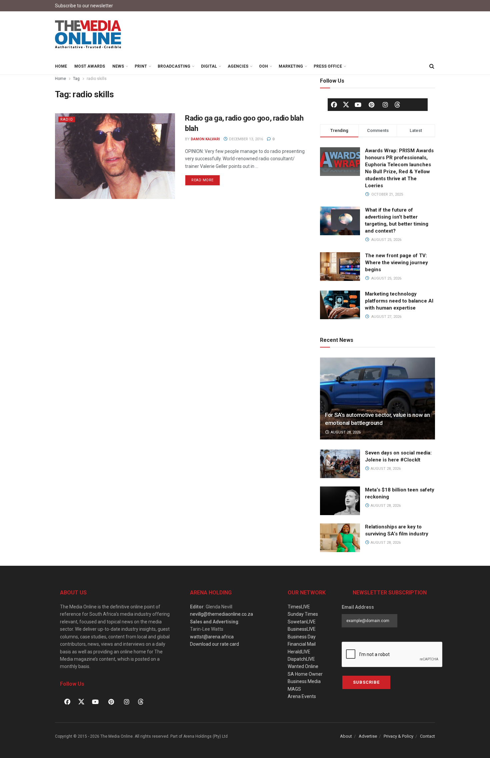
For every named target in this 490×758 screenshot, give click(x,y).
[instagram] (385, 104)
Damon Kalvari (205, 139)
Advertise (368, 736)
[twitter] (346, 104)
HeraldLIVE (299, 651)
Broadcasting (174, 66)
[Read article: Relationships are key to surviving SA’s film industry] (340, 537)
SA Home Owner (305, 674)
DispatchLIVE (301, 659)
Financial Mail (302, 644)
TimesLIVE (299, 606)
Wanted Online (303, 666)
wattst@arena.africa (212, 636)
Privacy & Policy (398, 736)
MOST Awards (89, 66)
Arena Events (302, 696)
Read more (205, 178)
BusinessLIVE (302, 629)
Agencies (238, 66)
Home (61, 66)
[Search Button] (431, 66)
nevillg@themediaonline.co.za (221, 614)
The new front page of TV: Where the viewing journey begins (396, 263)
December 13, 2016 (245, 139)
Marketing (291, 66)
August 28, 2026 (345, 432)
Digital (209, 66)
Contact (427, 736)
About (346, 736)
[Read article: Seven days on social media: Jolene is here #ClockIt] (340, 463)
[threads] (397, 104)
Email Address (358, 607)
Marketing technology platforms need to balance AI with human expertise (399, 301)
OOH (263, 66)
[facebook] (334, 104)
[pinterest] (371, 104)
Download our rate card (214, 644)
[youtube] (358, 104)
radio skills (97, 78)
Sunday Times (303, 614)
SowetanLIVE (302, 621)
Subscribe (366, 682)
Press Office (328, 66)
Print (141, 66)
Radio (66, 119)
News (118, 66)
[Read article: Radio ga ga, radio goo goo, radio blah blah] (115, 156)
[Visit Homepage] (88, 34)
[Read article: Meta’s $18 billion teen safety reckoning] (340, 500)
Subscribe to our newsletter (84, 5)
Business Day (302, 636)
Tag (76, 78)
